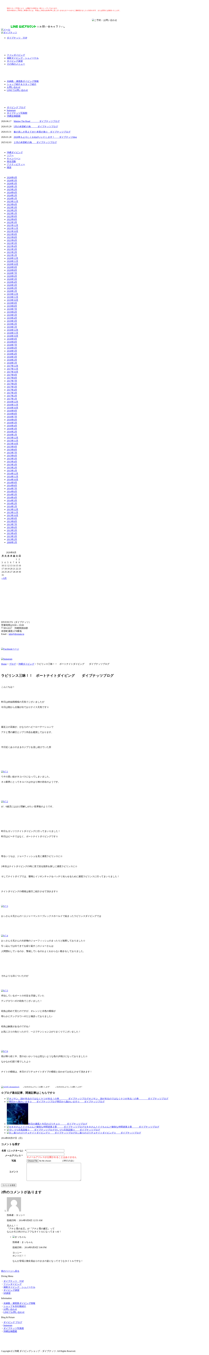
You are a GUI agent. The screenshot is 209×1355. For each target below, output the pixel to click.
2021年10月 (12, 231)
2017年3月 (12, 393)
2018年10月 (12, 336)
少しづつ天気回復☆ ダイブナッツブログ (77, 1130)
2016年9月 (12, 411)
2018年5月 (12, 351)
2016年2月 (12, 431)
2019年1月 (12, 327)
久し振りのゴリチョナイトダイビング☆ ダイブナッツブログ (108, 1133)
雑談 (9, 167)
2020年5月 (12, 279)
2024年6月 (12, 192)
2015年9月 (12, 446)
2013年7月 (12, 524)
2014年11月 (12, 476)
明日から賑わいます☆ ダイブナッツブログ (81, 1101)
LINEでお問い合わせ (17, 90)
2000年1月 (12, 542)
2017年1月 (12, 399)
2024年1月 (12, 198)
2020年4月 (12, 282)
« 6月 (4, 578)
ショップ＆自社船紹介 (14, 1306)
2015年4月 (12, 461)
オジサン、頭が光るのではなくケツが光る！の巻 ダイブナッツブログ (128, 1098)
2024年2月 (12, 195)
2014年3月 (12, 500)
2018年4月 (12, 354)
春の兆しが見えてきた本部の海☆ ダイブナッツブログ (42, 132)
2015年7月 (12, 452)
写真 (14, 1160)
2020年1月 (12, 291)
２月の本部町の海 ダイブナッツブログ (35, 142)
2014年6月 (12, 491)
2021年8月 (12, 237)
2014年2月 (12, 503)
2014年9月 (12, 482)
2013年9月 (12, 518)
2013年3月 (12, 536)
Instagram (11, 110)
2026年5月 (12, 180)
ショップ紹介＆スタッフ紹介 (21, 84)
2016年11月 (12, 405)
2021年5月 (12, 243)
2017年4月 (12, 390)
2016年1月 (12, 434)
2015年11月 (12, 440)
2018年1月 (12, 363)
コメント (13, 1171)
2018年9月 (12, 339)
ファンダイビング (16, 55)
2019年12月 (12, 294)
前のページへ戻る (10, 1271)
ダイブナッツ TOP (17, 38)
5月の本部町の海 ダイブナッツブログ (36, 126)
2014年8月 (12, 485)
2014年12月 (12, 473)
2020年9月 (12, 267)
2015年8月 (12, 449)
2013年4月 (12, 533)
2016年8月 (12, 414)
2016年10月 (12, 408)
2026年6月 (12, 177)
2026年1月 (12, 186)
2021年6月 (12, 240)
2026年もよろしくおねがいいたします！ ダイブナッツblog (45, 137)
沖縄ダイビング (15, 152)
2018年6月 (12, 348)
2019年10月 (12, 300)
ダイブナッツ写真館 (17, 113)
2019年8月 (12, 306)
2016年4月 (12, 426)
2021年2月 (12, 252)
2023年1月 (12, 213)
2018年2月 (12, 360)
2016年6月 (12, 420)
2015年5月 (12, 458)
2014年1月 (12, 506)
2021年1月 (12, 255)
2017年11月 (12, 369)
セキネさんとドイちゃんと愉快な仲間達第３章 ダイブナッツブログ (121, 1127)
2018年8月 (12, 342)
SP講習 (7, 1293)
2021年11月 (12, 228)
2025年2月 (12, 189)
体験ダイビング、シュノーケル (23, 58)
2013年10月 (12, 515)
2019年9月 (12, 303)
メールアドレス (13, 1155)
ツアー (10, 155)
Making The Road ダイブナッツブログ (37, 121)
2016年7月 (12, 417)
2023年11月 (12, 201)
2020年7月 (12, 273)
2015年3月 (12, 464)
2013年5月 (12, 530)
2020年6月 (12, 276)
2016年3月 (12, 429)
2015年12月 (12, 437)
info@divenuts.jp (16, 634)
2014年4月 (12, 497)
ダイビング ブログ (16, 107)
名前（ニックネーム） (13, 1150)
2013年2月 (12, 539)
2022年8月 (12, 219)
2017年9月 (12, 375)
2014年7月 (12, 488)
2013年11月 (12, 512)
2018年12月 (12, 330)
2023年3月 (12, 207)
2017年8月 (12, 378)
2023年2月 (12, 210)
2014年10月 (12, 479)
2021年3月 (12, 249)
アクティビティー (16, 164)
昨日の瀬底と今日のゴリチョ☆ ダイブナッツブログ (57, 1124)
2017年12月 (12, 366)
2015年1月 (12, 470)
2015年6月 (12, 455)
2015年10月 (12, 443)
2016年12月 (12, 402)
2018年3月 (12, 357)
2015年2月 (12, 467)
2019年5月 (12, 315)
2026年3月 (12, 183)
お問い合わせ (13, 87)
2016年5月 (12, 423)
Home (4, 664)
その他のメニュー (16, 64)
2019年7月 (12, 309)
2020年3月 (12, 285)
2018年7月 (12, 345)
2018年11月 (12, 333)
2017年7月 (12, 381)
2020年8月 (12, 270)
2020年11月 (12, 261)
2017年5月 (12, 387)
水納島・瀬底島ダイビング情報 (23, 81)
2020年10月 (12, 264)
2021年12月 (12, 225)
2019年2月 (12, 324)
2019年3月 (12, 321)
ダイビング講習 (15, 61)
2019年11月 (12, 297)
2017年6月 (12, 384)
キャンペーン (13, 158)
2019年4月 (12, 318)
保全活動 (11, 161)
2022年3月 (12, 222)
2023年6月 (12, 204)
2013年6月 (12, 527)
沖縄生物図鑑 (13, 116)
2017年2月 (12, 396)
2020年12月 (12, 258)
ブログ (12, 664)
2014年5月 (12, 494)
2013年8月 (12, 521)
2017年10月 (12, 372)
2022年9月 (12, 216)
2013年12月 (12, 509)
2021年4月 (12, 246)
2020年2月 (12, 288)
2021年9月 (12, 234)
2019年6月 (12, 312)
